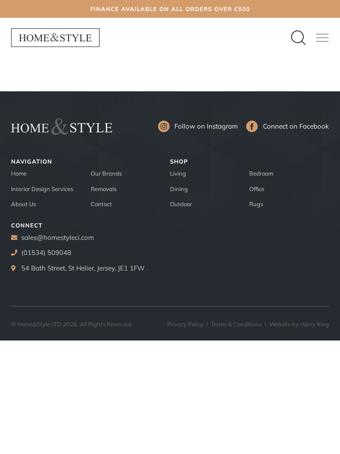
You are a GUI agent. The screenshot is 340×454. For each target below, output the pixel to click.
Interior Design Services (42, 188)
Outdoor (181, 203)
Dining (179, 188)
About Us (23, 203)
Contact (101, 203)
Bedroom (261, 173)
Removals (103, 188)
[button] (322, 37)
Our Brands (106, 173)
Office (256, 188)
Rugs (256, 203)
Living (178, 173)
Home (19, 173)
